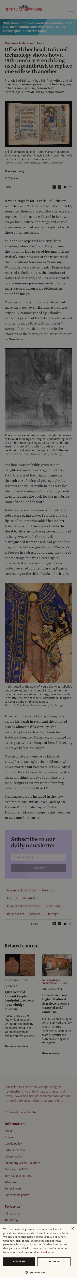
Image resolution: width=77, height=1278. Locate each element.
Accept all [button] (19, 1261)
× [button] (72, 1228)
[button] (37, 1272)
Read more (47, 1252)
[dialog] (38, 1251)
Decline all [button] (54, 1261)
